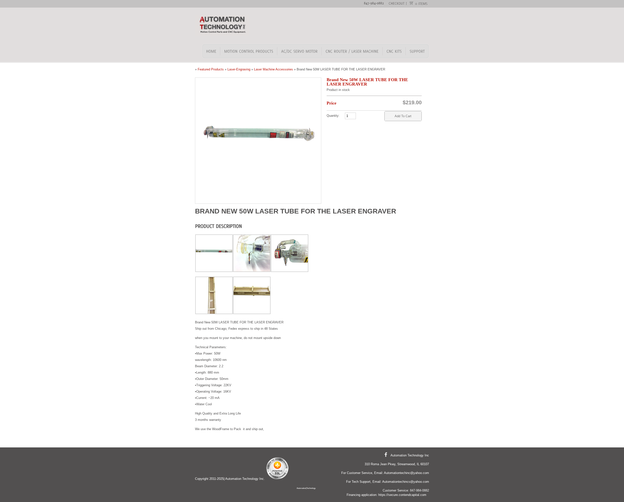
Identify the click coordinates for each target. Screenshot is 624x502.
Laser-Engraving (238, 69)
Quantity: (333, 115)
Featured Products (211, 69)
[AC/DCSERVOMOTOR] (299, 51)
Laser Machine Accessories (273, 69)
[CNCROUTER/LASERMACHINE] (352, 51)
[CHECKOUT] (397, 3)
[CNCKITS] (394, 51)
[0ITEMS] (421, 3)
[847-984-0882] (374, 3)
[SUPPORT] (417, 51)
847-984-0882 (419, 490)
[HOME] (211, 51)
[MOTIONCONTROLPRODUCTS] (248, 51)
